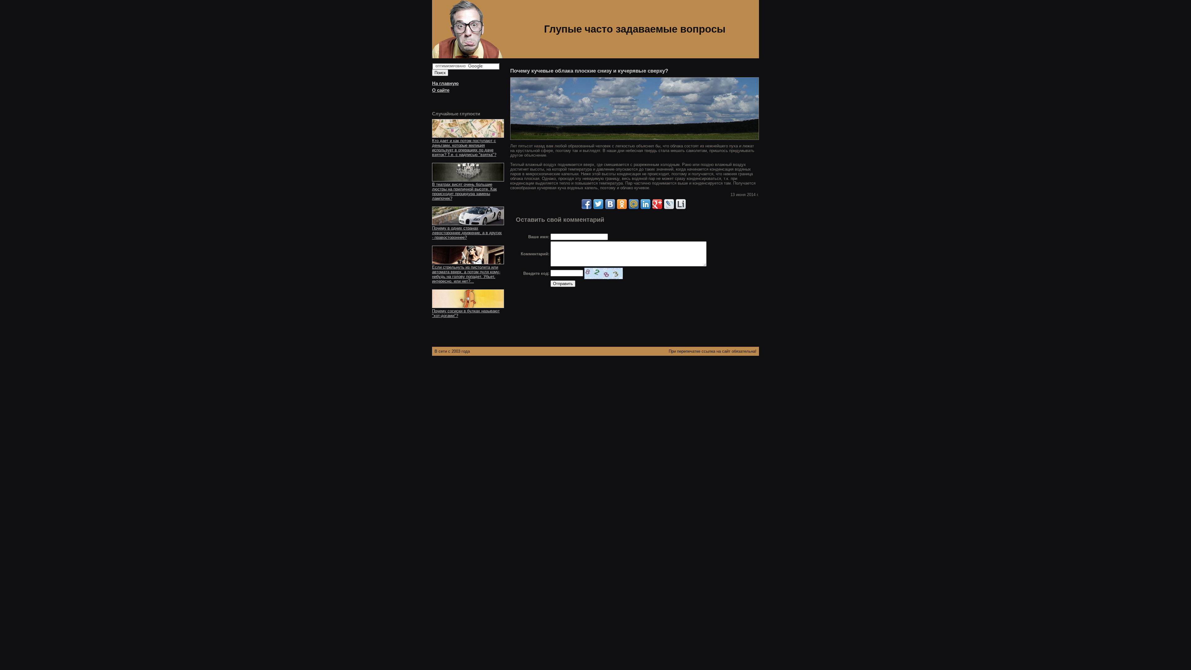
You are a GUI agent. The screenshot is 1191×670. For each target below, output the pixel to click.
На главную (445, 83)
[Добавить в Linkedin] (645, 204)
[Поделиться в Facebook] (586, 204)
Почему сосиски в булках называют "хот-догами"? (466, 313)
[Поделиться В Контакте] (610, 204)
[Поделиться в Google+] (657, 204)
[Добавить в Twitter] (598, 204)
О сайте (440, 90)
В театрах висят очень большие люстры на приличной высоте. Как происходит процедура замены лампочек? (464, 191)
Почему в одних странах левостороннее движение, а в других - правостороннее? (467, 233)
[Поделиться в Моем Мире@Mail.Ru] (634, 204)
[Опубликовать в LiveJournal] (669, 204)
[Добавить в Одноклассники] (622, 204)
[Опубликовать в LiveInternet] (681, 204)
